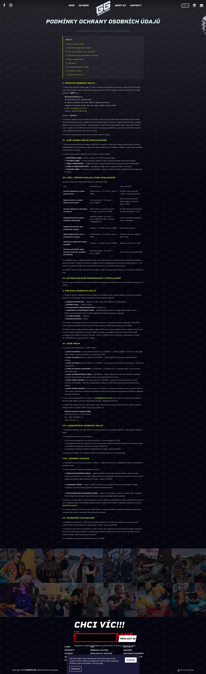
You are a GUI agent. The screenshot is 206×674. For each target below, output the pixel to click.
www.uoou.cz (74, 420)
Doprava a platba (99, 650)
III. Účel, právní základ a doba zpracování (80, 52)
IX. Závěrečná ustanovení (74, 75)
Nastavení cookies (70, 505)
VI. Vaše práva (70, 63)
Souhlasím (131, 660)
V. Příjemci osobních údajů (74, 59)
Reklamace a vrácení (101, 653)
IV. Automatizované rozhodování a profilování (81, 55)
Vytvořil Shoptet (187, 670)
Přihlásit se (128, 638)
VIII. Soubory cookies (73, 71)
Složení (69, 653)
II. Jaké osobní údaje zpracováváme (78, 48)
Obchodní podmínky (133, 653)
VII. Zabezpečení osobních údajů (77, 67)
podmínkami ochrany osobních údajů (119, 645)
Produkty (70, 650)
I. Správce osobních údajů (74, 44)
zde (101, 663)
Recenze (127, 650)
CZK (184, 5)
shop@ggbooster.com (78, 108)
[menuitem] (72, 6)
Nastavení (75, 669)
